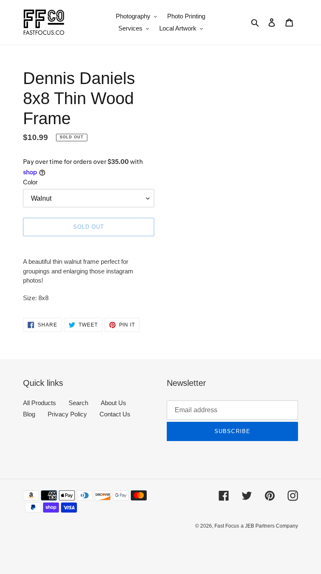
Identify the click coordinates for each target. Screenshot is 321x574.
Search (78, 402)
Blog (29, 414)
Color (30, 182)
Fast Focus (226, 526)
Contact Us (114, 414)
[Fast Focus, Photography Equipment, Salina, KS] (54, 545)
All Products (39, 402)
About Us (113, 402)
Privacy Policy (67, 414)
